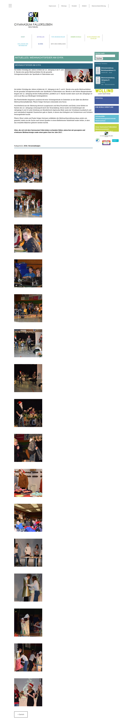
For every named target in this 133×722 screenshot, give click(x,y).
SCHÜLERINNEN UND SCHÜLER (93, 37)
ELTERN (40, 44)
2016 (25, 146)
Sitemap (63, 6)
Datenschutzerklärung (99, 6)
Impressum (52, 6)
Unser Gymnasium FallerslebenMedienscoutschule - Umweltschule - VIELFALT (106, 129)
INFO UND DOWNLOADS (58, 44)
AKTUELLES (40, 37)
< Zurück (21, 714)
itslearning (99, 98)
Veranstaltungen (34, 146)
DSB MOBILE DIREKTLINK (104, 107)
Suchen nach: (100, 53)
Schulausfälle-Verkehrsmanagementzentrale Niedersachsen (105, 119)
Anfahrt (84, 6)
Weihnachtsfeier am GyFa (28, 65)
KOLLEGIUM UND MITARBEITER (23, 44)
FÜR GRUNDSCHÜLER (58, 37)
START (23, 37)
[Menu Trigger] (10, 5)
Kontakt (74, 6)
